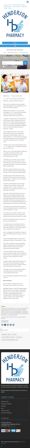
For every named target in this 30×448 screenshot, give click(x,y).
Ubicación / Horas (16, 6)
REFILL (15, 43)
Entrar (10, 8)
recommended (20, 159)
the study (17, 110)
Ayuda (10, 4)
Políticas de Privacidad (6, 412)
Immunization (19, 337)
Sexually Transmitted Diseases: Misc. (10, 339)
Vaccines (14, 334)
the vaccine (11, 159)
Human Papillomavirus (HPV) (8, 337)
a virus (13, 136)
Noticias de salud (9, 66)
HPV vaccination (20, 285)
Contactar (3, 406)
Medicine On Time (5, 401)
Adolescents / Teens (6, 334)
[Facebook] (28, 2)
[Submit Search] (25, 63)
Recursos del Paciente (13, 52)
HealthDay (14, 317)
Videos (19, 66)
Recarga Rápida (7, 6)
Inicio (5, 52)
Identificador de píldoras (19, 4)
